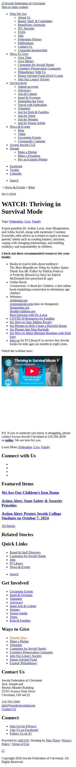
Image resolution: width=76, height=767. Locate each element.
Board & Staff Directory (25, 552)
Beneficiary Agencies (31, 24)
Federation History (30, 39)
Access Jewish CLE (22, 145)
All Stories (8, 526)
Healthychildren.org (22, 311)
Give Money (26, 61)
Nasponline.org (19, 307)
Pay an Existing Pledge (32, 159)
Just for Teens (26, 115)
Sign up (15, 340)
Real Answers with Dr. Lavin (28, 315)
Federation (16, 221)
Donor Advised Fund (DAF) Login (40, 75)
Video (22, 134)
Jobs (21, 35)
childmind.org (19, 300)
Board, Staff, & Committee (35, 21)
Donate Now (18, 637)
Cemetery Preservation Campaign (39, 68)
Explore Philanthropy (23, 663)
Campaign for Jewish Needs (36, 65)
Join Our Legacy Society (34, 79)
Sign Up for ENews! (23, 726)
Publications (25, 43)
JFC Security (26, 28)
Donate (14, 148)
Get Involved (18, 83)
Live (27, 221)
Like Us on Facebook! (24, 730)
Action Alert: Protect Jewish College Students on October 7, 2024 (31, 515)
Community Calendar (31, 141)
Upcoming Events (29, 137)
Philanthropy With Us (32, 72)
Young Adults (18, 613)
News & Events (20, 126)
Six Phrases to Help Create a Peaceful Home (38, 326)
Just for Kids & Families (33, 112)
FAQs (22, 32)
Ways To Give (19, 54)
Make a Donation (29, 155)
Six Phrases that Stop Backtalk (29, 329)
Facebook (16, 166)
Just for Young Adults (31, 123)
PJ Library (16, 563)
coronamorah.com (21, 304)
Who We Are (18, 14)
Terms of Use (20, 744)
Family (36, 221)
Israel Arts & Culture (23, 606)
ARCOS (23, 740)
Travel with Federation (32, 105)
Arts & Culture (27, 94)
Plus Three (53, 740)
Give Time (24, 57)
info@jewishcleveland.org (18, 705)
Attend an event (28, 86)
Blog (21, 130)
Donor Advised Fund (23, 659)
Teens (13, 617)
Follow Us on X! (21, 733)
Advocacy (24, 90)
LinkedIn (15, 173)
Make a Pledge (27, 152)
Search (14, 180)
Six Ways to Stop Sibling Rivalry (31, 322)
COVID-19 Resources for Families (32, 318)
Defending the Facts (31, 101)
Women (15, 609)
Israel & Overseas (29, 97)
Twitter (14, 170)
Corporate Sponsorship (32, 50)
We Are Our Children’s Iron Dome (30, 492)
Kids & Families (20, 620)
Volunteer (24, 108)
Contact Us (25, 46)
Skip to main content (15, 7)
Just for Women (28, 119)
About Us (24, 17)
